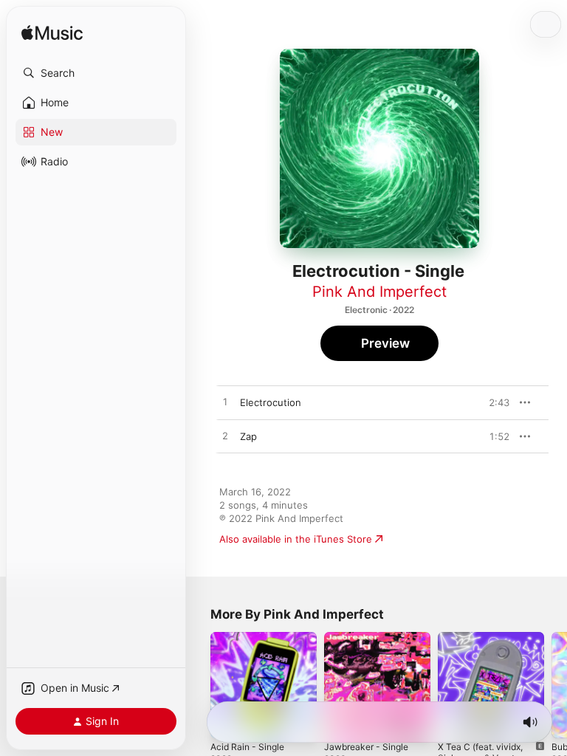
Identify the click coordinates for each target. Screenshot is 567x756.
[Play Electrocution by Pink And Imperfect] (225, 402)
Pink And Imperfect (379, 291)
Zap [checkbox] (248, 436)
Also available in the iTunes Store (295, 539)
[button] (96, 73)
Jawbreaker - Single (366, 746)
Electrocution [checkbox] (270, 402)
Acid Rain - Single (247, 746)
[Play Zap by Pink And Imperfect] (225, 436)
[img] (52, 33)
